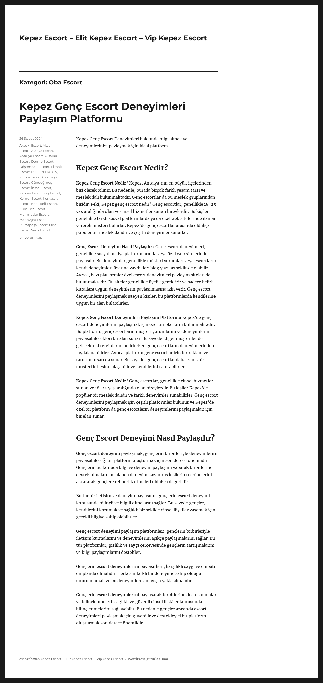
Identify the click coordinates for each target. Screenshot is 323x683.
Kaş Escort (51, 193)
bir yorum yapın (32, 237)
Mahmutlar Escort (34, 214)
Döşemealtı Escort (34, 167)
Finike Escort (30, 177)
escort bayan (29, 659)
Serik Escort (40, 230)
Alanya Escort (42, 151)
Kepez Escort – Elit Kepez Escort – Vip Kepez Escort (113, 38)
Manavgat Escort (33, 220)
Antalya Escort (31, 156)
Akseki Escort (30, 145)
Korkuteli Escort (44, 204)
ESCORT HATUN (44, 172)
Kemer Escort (30, 198)
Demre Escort (42, 161)
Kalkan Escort (30, 193)
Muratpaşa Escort (33, 225)
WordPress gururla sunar (148, 659)
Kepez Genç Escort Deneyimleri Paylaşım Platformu (102, 112)
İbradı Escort (41, 188)
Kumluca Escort (32, 209)
